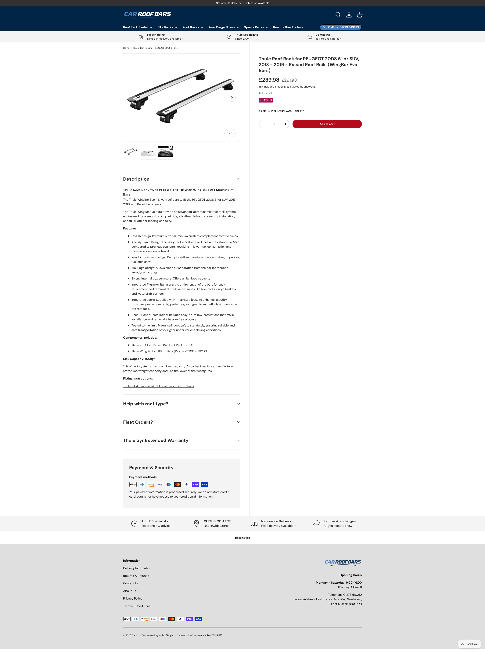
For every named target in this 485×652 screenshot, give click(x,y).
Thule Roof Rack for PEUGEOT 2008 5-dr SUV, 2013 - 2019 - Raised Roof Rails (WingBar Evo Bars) (155, 47)
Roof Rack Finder (135, 27)
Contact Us (131, 583)
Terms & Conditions (136, 606)
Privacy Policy (132, 598)
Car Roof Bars (139, 635)
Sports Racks (254, 27)
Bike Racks (165, 27)
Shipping (280, 86)
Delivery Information (137, 568)
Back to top (242, 537)
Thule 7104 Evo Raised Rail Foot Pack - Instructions (158, 386)
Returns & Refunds (136, 576)
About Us (129, 591)
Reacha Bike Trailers (288, 27)
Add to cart (327, 124)
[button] (359, 15)
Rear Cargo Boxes (221, 27)
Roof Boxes (190, 27)
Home (126, 47)
